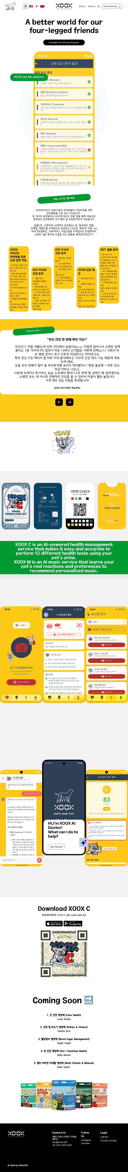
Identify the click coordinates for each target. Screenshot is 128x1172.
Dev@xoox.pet (59, 1142)
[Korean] (25, 6)
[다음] (69, 402)
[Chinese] (42, 6)
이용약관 (104, 1137)
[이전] (59, 402)
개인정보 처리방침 (108, 1140)
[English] (31, 6)
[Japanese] (36, 6)
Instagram (86, 1140)
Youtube (85, 1143)
